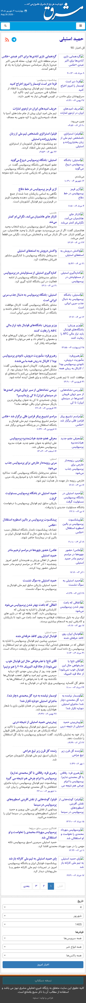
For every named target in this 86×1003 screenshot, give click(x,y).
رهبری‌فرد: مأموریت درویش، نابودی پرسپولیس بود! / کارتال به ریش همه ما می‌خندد (30, 358)
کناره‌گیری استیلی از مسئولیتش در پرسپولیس (30, 272)
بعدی (26, 886)
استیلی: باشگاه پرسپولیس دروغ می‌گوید (34, 160)
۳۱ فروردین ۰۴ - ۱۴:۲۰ (74, 382)
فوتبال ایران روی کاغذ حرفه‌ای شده (36, 636)
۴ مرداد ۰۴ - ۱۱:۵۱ (76, 206)
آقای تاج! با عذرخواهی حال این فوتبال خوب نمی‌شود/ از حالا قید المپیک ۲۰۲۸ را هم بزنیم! (29, 664)
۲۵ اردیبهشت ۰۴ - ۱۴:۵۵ (73, 347)
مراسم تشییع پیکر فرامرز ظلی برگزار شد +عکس (29, 416)
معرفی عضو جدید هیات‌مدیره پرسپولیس (33, 438)
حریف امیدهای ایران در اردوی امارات (35, 108)
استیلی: (53, 459)
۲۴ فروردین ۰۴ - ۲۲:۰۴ (46, 408)
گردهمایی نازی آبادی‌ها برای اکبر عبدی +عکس (29, 56)
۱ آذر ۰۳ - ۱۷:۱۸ (77, 572)
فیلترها (79, 932)
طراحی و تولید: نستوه (43, 998)
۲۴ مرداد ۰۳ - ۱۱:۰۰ (75, 687)
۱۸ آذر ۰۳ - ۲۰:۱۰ (76, 542)
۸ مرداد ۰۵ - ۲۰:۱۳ (75, 73)
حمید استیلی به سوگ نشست (40, 580)
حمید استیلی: (50, 601)
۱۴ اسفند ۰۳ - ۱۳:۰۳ (47, 451)
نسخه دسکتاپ (43, 980)
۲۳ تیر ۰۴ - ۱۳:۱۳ (76, 242)
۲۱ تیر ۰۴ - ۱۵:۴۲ (76, 263)
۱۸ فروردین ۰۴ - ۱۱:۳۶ (47, 429)
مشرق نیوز (55, 10)
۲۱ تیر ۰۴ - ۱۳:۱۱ (49, 285)
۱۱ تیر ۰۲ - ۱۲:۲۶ (76, 850)
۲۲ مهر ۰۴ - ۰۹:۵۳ (48, 152)
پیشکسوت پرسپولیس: (47, 80)
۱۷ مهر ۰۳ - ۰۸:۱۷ (76, 625)
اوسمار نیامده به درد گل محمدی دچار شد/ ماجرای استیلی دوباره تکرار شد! (32, 698)
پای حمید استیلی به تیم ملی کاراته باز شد (33, 858)
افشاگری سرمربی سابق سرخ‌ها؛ (43, 828)
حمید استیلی (71, 39)
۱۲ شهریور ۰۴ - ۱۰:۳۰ (74, 181)
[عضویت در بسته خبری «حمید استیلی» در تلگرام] (14, 40)
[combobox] (43, 907)
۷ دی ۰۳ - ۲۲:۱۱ (76, 511)
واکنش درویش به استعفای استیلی (37, 250)
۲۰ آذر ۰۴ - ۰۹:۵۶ (76, 125)
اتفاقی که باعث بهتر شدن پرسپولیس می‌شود (31, 605)
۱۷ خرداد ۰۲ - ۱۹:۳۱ (75, 875)
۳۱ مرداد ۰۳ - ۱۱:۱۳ (75, 653)
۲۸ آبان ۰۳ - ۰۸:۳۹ (75, 593)
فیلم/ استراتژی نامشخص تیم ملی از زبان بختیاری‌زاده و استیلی (33, 136)
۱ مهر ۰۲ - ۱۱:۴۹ (77, 764)
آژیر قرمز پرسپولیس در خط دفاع (38, 189)
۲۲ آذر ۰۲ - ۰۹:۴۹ (76, 743)
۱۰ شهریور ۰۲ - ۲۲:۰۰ (47, 791)
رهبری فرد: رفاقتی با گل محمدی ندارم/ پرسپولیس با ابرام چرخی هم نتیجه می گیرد (31, 775)
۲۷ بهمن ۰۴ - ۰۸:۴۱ (75, 100)
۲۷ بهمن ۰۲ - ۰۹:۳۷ (47, 714)
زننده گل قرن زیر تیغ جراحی (40, 751)
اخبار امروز (43, 964)
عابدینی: (53, 213)
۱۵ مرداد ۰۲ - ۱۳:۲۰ (75, 821)
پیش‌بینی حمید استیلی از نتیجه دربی (35, 722)
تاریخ (80, 901)
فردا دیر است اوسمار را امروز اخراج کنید (33, 83)
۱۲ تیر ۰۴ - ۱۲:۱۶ (76, 317)
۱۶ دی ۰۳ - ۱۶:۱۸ (76, 485)
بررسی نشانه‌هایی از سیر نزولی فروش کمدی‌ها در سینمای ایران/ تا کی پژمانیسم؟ (30, 392)
